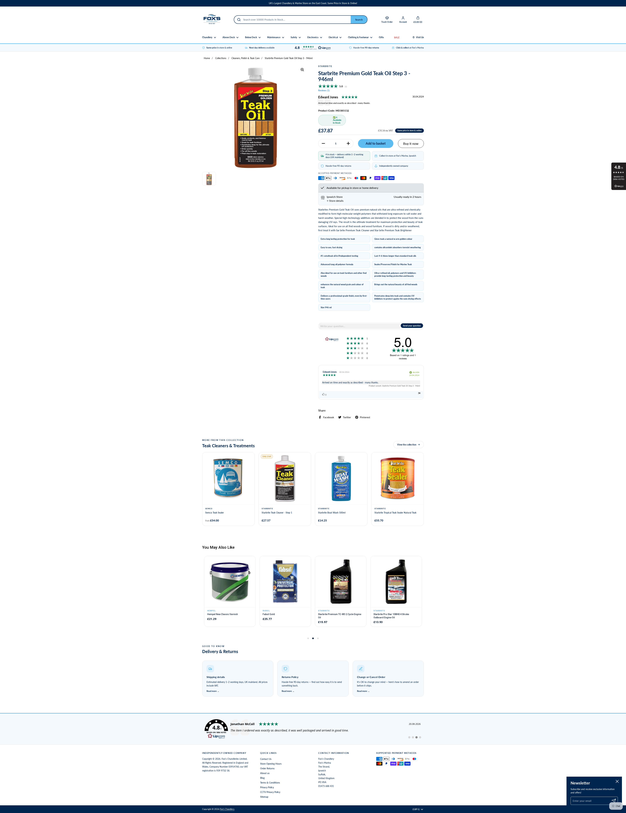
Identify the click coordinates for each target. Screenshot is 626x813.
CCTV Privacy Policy (270, 792)
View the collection (406, 444)
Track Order (387, 22)
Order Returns (267, 768)
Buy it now (410, 143)
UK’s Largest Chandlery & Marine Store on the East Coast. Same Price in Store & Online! (313, 3)
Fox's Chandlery (227, 809)
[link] (313, 729)
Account (403, 22)
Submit (359, 19)
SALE (397, 37)
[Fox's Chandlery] (212, 19)
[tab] (335, 201)
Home (207, 58)
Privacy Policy (267, 787)
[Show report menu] (419, 393)
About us (264, 773)
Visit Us (420, 37)
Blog (262, 777)
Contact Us (265, 759)
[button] (311, 48)
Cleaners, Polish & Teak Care (245, 58)
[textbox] (359, 326)
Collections (220, 58)
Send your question (412, 325)
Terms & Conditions (270, 782)
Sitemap (264, 796)
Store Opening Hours (271, 763)
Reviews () (324, 90)
